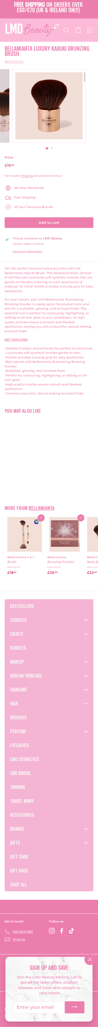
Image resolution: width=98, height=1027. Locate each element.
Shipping (27, 175)
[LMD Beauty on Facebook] (62, 931)
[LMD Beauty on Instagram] (52, 931)
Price (9, 157)
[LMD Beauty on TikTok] (71, 931)
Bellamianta (14, 61)
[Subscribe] (74, 1007)
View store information (27, 251)
